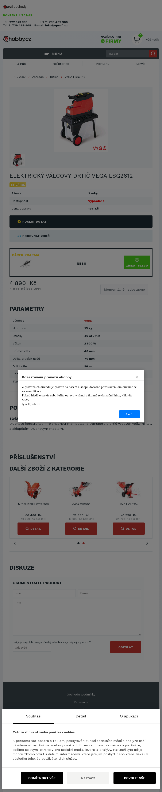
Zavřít (130, 414)
